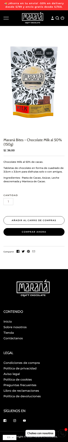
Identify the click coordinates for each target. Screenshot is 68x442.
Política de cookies (17, 379)
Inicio (7, 321)
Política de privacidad (20, 368)
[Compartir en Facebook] (18, 252)
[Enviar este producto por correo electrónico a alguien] (33, 252)
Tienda (8, 332)
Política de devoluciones (22, 396)
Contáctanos (13, 338)
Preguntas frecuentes (19, 385)
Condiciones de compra (21, 363)
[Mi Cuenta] (52, 17)
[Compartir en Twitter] (23, 252)
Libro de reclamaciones (21, 390)
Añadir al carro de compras (34, 220)
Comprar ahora (34, 231)
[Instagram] (14, 421)
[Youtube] (24, 421)
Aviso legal (11, 374)
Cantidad (10, 195)
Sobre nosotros (15, 327)
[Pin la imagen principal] (28, 252)
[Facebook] (4, 421)
